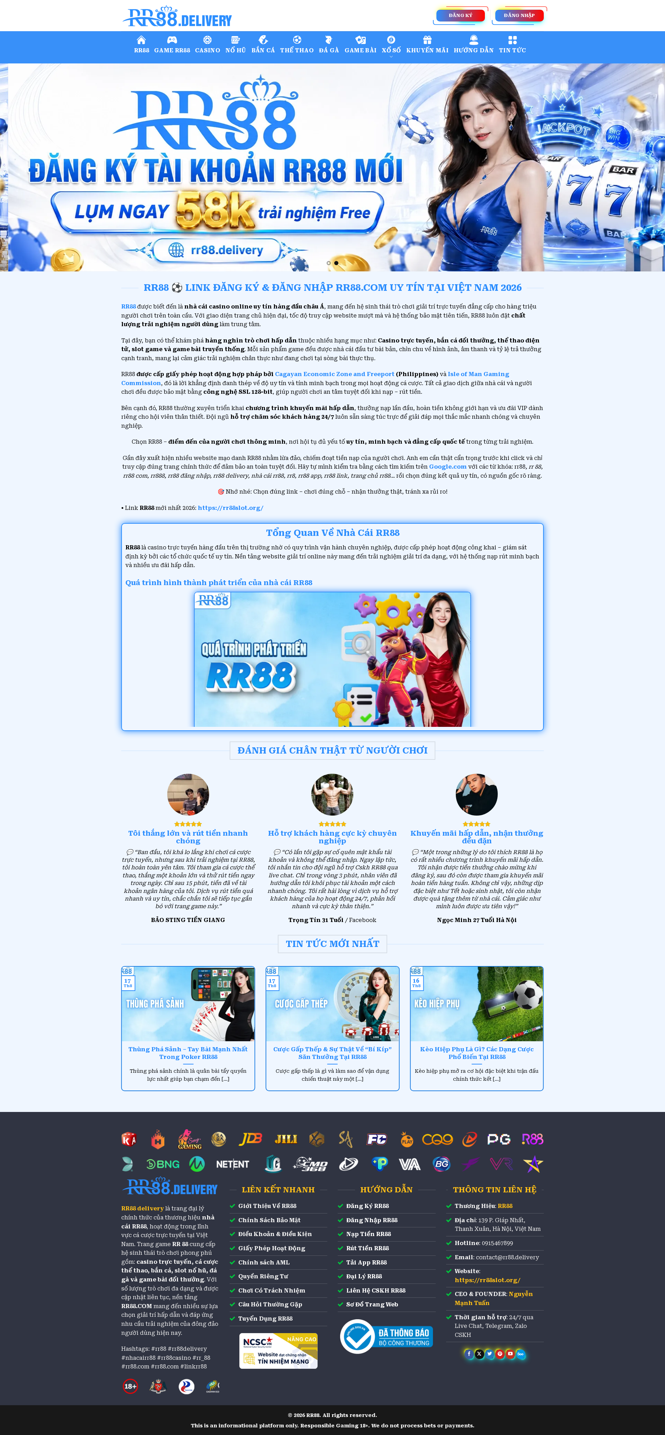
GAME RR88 (172, 50)
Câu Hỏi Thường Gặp (270, 1304)
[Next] (643, 167)
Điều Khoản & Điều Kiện (275, 1234)
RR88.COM (136, 1306)
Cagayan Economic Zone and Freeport (334, 374)
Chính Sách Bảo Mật (269, 1220)
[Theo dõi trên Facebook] (469, 1354)
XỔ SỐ (391, 50)
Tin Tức (512, 50)
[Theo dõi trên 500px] (520, 1354)
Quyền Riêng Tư (263, 1276)
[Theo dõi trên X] (479, 1354)
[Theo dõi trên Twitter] (489, 1354)
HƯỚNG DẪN (474, 50)
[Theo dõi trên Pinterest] (500, 1354)
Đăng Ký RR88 (367, 1206)
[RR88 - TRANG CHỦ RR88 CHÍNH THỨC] (207, 15)
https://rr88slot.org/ (231, 508)
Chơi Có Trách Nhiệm (271, 1290)
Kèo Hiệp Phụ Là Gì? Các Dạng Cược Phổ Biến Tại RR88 (477, 1053)
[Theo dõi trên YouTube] (510, 1354)
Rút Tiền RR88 (367, 1248)
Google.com (448, 466)
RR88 (141, 50)
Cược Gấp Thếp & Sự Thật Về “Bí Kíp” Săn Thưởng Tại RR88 (332, 1053)
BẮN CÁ (263, 50)
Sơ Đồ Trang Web (372, 1304)
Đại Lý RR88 (364, 1276)
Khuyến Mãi (427, 50)
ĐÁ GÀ (329, 50)
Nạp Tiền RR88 (368, 1234)
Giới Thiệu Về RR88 (267, 1206)
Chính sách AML (264, 1262)
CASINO (207, 50)
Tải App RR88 (366, 1262)
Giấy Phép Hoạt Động (271, 1248)
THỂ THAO (297, 50)
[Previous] (22, 167)
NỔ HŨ (235, 50)
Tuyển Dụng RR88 (265, 1318)
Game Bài (361, 50)
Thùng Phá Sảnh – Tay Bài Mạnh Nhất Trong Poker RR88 (188, 1053)
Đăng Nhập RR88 (371, 1220)
